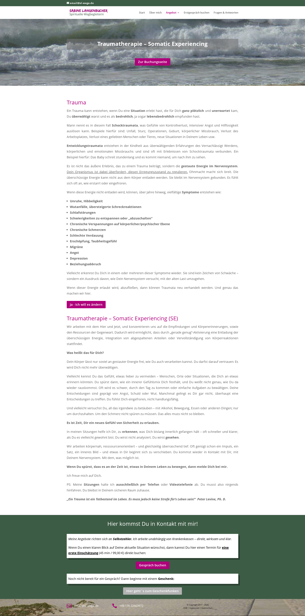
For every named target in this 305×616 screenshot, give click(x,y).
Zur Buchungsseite (152, 62)
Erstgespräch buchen (196, 12)
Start (142, 12)
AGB (185, 608)
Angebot (171, 12)
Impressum (194, 608)
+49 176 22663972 (131, 606)
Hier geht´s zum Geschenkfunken (152, 591)
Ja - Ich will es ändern (86, 304)
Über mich (155, 12)
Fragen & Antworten (226, 12)
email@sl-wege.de (86, 606)
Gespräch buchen (152, 565)
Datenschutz (207, 608)
